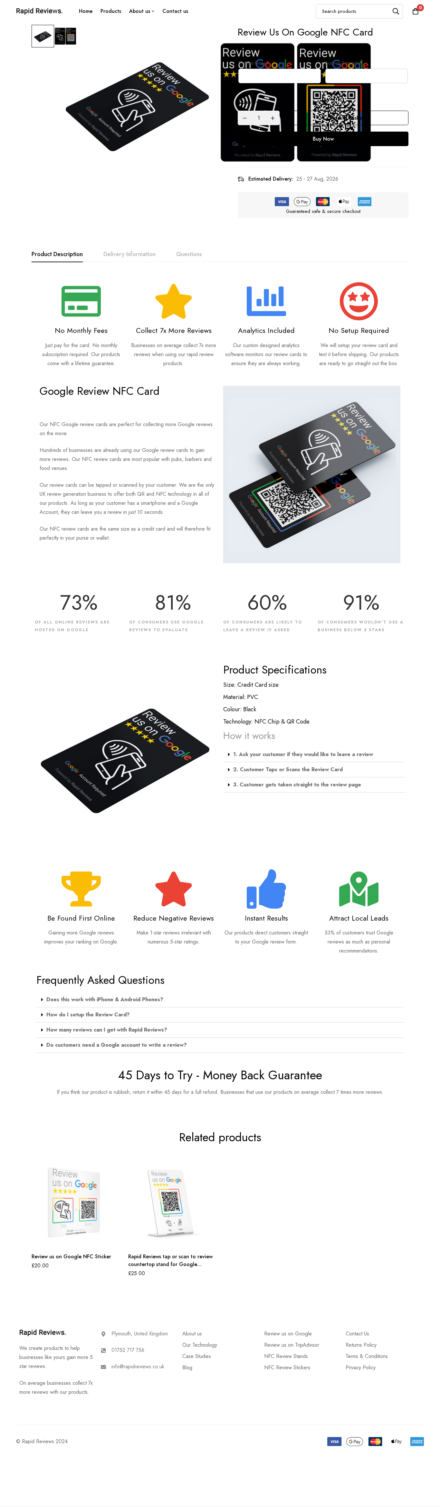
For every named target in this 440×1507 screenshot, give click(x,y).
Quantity (248, 102)
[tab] (57, 254)
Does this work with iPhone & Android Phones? (104, 999)
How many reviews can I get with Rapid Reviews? (106, 1029)
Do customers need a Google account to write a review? (116, 1045)
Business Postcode (343, 63)
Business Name (253, 63)
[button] (314, 754)
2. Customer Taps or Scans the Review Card (288, 769)
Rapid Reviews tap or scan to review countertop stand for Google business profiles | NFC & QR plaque (170, 1264)
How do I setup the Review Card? (88, 1014)
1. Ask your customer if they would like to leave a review (303, 754)
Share (304, 156)
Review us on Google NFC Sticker (71, 1256)
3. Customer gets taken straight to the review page (297, 784)
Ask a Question (263, 156)
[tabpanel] (220, 687)
